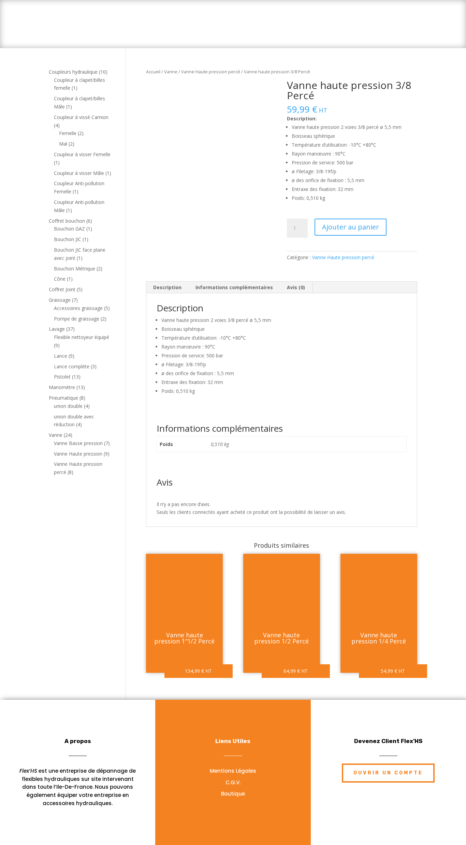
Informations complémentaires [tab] (234, 287)
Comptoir (284, 19)
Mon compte (273, 32)
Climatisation (330, 19)
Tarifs (157, 19)
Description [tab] (167, 287)
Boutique (188, 32)
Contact (232, 32)
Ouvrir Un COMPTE (388, 773)
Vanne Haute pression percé (210, 72)
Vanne (170, 72)
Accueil (126, 19)
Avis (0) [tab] (296, 287)
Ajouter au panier (350, 227)
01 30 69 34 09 (410, 19)
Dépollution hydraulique (218, 19)
